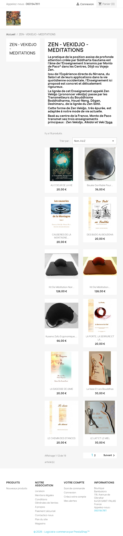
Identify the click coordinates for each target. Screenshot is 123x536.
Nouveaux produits (16, 488)
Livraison (40, 491)
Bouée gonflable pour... (100, 185)
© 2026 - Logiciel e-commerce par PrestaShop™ (62, 531)
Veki (105, 122)
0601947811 (33, 4)
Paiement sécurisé (45, 511)
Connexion (70, 492)
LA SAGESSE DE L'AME (61, 388)
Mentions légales (44, 495)
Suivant (109, 455)
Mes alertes (70, 500)
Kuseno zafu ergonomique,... (61, 336)
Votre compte (74, 482)
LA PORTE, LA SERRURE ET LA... (100, 338)
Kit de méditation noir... (61, 287)
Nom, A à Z (94, 141)
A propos (40, 506)
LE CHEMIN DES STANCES (61, 438)
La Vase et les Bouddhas (100, 388)
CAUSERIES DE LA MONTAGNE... (61, 236)
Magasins (40, 523)
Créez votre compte (75, 496)
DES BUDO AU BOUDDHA (100, 234)
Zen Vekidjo (74, 122)
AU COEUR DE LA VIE (62, 185)
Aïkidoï (89, 122)
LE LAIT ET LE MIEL (100, 438)
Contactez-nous (44, 515)
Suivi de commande (74, 488)
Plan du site (41, 519)
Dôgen (95, 101)
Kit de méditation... (100, 287)
